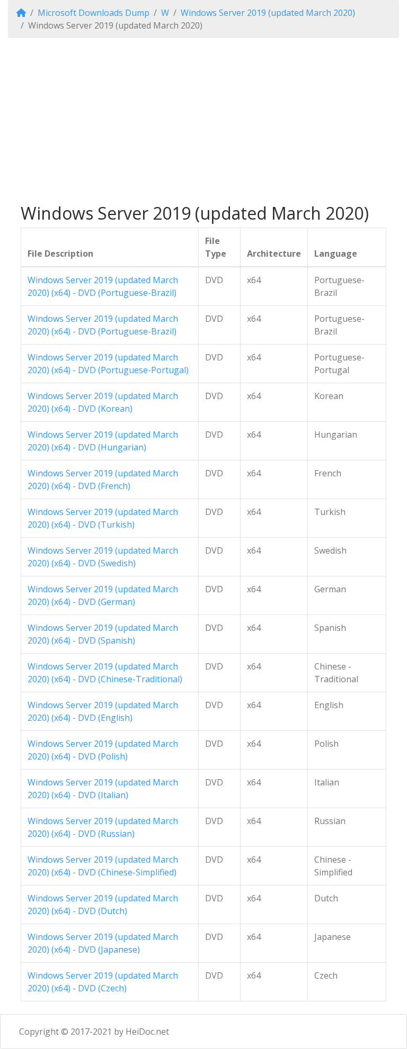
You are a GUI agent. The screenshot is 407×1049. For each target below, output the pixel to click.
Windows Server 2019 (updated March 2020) (268, 13)
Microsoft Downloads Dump (93, 13)
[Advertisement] (203, 121)
